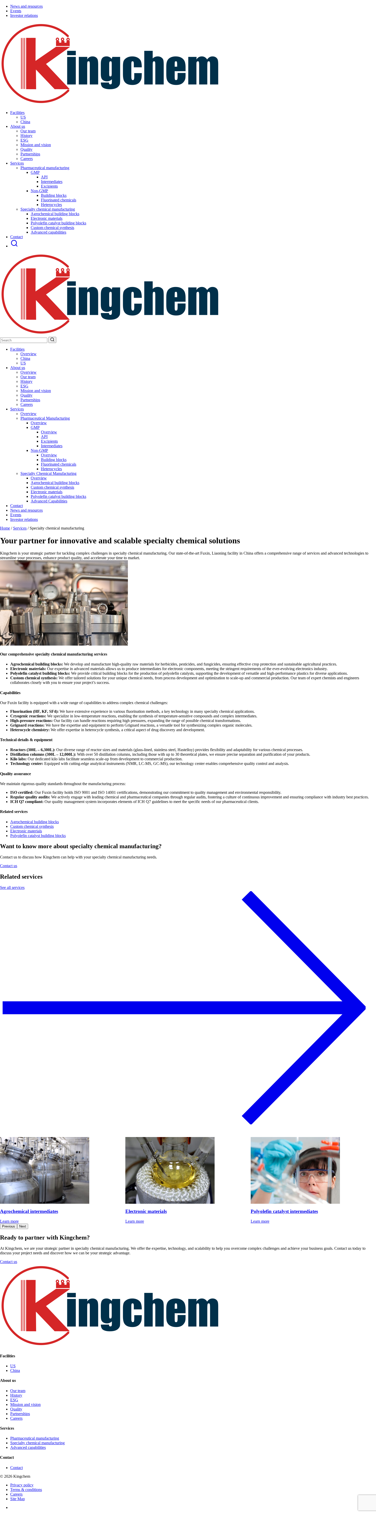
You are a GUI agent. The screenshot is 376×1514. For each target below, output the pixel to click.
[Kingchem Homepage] (110, 104)
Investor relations (24, 15)
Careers (26, 404)
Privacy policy (22, 1485)
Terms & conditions (26, 1489)
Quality (26, 395)
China (25, 358)
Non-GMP (39, 191)
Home (5, 528)
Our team (28, 377)
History (26, 381)
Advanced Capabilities (49, 501)
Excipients (49, 186)
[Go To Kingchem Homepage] (110, 1346)
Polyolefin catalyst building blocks (58, 223)
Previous (8, 1226)
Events (15, 11)
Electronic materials (46, 218)
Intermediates (51, 181)
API (44, 177)
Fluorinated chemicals (58, 200)
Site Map (17, 1499)
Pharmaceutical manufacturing (34, 1438)
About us (17, 126)
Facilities (17, 112)
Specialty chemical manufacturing (37, 1443)
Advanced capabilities (48, 232)
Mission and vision (35, 390)
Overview (28, 354)
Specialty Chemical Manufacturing (48, 473)
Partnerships (30, 400)
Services (17, 163)
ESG (24, 386)
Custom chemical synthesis (52, 227)
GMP (35, 172)
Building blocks (54, 195)
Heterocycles (51, 204)
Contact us (8, 866)
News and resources (26, 6)
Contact (16, 237)
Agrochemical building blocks (55, 214)
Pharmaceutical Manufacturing (45, 418)
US (23, 363)
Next (22, 1226)
